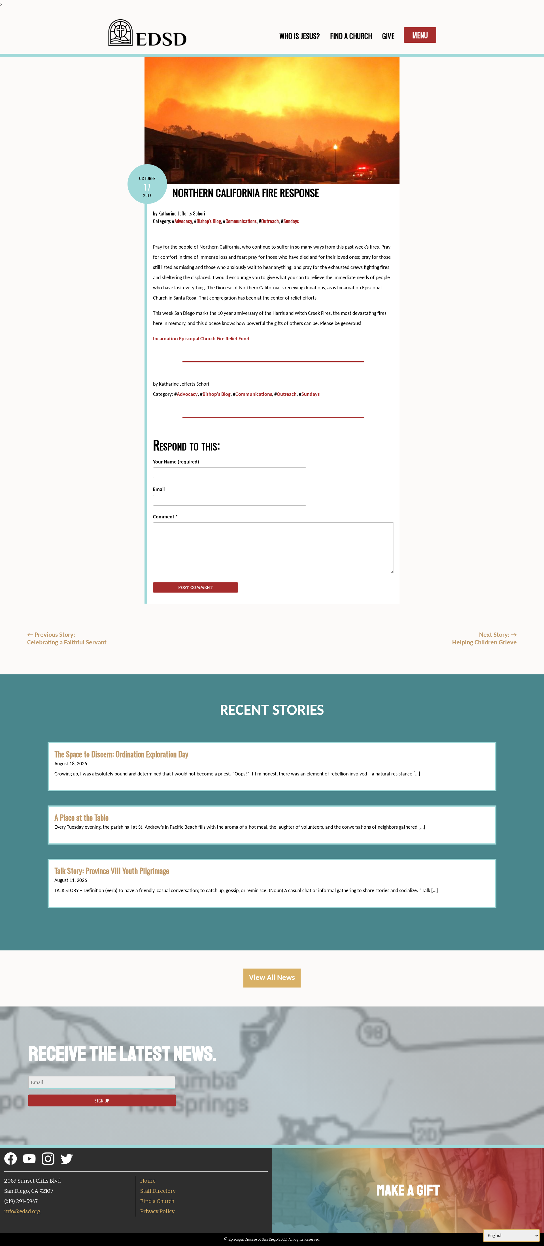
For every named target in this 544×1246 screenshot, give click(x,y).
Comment (165, 517)
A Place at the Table (81, 817)
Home (148, 1180)
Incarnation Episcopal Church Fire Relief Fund (201, 339)
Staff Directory (158, 1191)
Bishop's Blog (209, 221)
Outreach (270, 221)
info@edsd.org (22, 1211)
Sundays (291, 221)
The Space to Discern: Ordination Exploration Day (121, 754)
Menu (420, 35)
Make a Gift (408, 1190)
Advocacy (183, 221)
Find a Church (157, 1201)
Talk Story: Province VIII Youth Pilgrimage (111, 870)
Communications (241, 221)
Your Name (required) (176, 462)
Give (388, 36)
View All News (272, 978)
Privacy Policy (157, 1211)
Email (159, 489)
